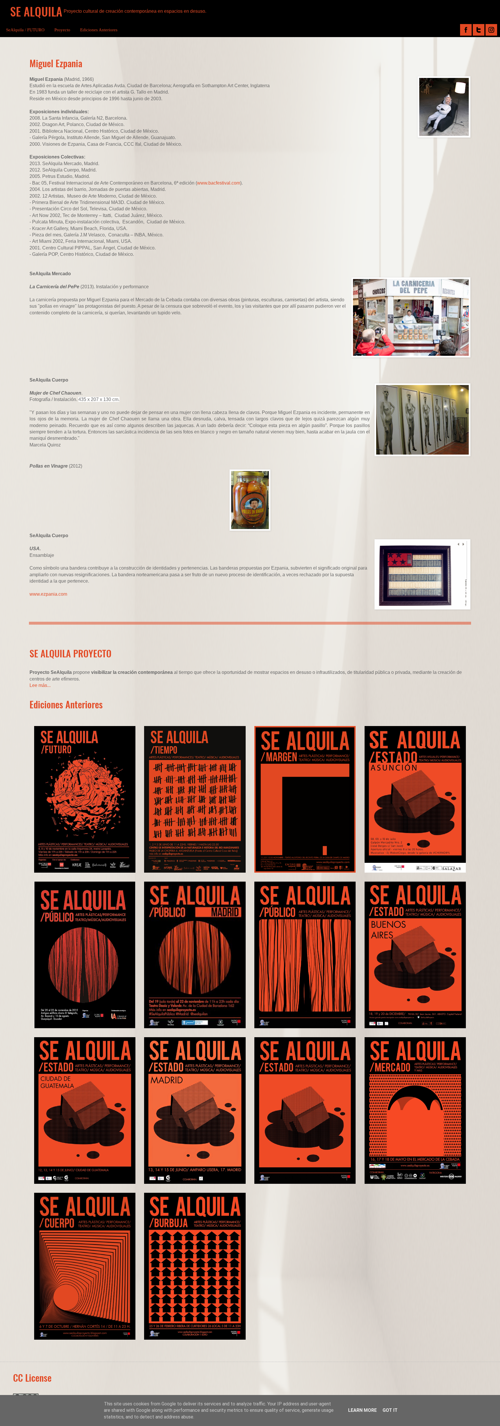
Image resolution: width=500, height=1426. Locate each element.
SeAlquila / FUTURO (25, 30)
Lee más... (40, 685)
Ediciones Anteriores (98, 30)
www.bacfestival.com (218, 182)
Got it (390, 1410)
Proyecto (62, 30)
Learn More (362, 1410)
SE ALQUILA (36, 11)
